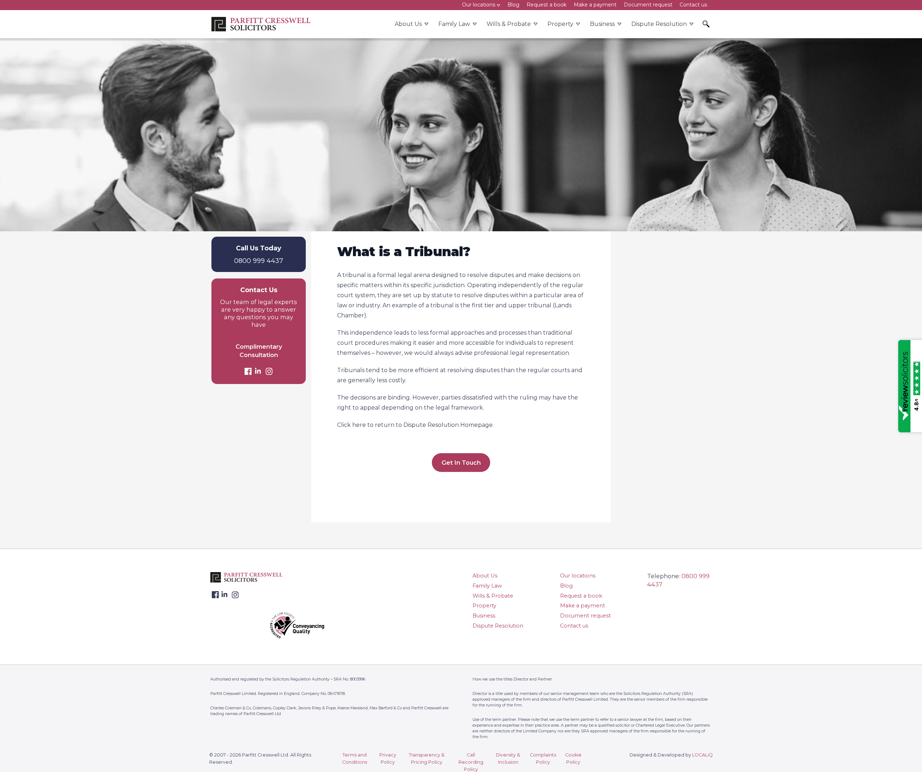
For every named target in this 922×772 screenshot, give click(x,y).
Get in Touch (461, 462)
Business (602, 24)
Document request (585, 615)
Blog (566, 586)
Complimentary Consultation (259, 350)
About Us (408, 24)
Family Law (454, 24)
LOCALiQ (702, 755)
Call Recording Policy (470, 762)
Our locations (577, 575)
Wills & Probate (509, 24)
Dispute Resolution (659, 24)
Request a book (581, 596)
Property (560, 24)
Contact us (574, 625)
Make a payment (582, 605)
